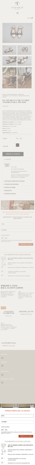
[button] (32, 406)
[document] (17, 232)
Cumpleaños (5, 427)
